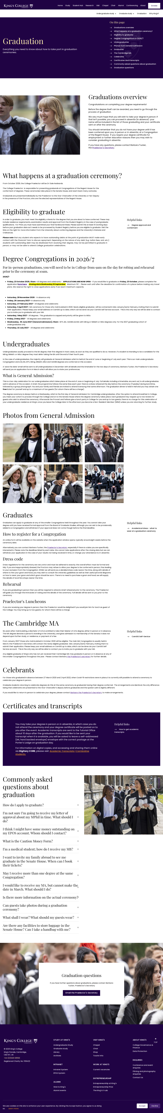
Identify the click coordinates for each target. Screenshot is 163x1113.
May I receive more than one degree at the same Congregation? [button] (38, 875)
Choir (113, 5)
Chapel (105, 5)
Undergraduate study (105, 13)
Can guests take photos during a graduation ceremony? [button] (35, 907)
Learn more (13, 1108)
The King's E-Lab (100, 1090)
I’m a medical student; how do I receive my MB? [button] (38, 849)
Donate (154, 5)
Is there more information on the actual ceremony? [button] (40, 897)
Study (67, 5)
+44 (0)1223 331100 (12, 1058)
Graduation (141, 13)
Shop (95, 1052)
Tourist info (98, 1055)
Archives (57, 1055)
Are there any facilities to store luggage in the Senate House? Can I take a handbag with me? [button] (36, 927)
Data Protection (140, 1051)
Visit (98, 5)
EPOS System (59, 1073)
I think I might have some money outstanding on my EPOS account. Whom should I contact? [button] (39, 831)
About (142, 5)
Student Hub (78, 5)
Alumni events (59, 1090)
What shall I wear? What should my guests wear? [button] (38, 917)
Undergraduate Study (63, 1045)
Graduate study (125, 13)
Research (90, 5)
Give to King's (59, 1087)
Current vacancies (101, 1069)
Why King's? (154, 13)
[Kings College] (18, 6)
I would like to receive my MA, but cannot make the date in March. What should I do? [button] (40, 887)
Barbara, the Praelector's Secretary (86, 692)
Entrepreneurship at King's (105, 1083)
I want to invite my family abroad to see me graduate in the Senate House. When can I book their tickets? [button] (37, 861)
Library (56, 1052)
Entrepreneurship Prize (103, 1087)
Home (60, 5)
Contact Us (138, 1077)
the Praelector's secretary (78, 656)
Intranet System (60, 1069)
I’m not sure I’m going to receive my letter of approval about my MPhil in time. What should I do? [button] (38, 817)
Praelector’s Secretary (103, 147)
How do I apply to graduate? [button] (23, 805)
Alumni (121, 5)
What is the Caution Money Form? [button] (28, 841)
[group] (41, 805)
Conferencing (132, 5)
